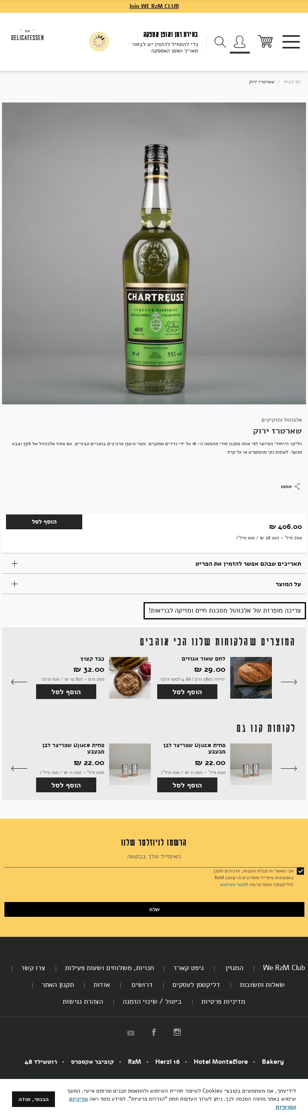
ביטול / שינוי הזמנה (152, 1001)
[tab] (154, 563)
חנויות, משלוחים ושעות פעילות (109, 967)
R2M (134, 1061)
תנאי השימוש (233, 884)
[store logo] (27, 34)
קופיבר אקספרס (92, 1061)
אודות (101, 984)
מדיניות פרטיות (223, 1001)
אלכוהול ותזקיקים (281, 420)
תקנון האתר (57, 984)
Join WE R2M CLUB (154, 6)
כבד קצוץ (92, 658)
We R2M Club (284, 967)
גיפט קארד (188, 967)
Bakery (273, 1061)
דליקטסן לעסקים (196, 984)
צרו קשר (33, 967)
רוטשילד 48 (40, 1061)
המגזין (233, 967)
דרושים (141, 984)
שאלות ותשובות (262, 984)
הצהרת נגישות (83, 1001)
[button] (289, 682)
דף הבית (291, 81)
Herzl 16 (167, 1061)
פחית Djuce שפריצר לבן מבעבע (194, 748)
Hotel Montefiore (221, 1061)
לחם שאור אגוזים (203, 658)
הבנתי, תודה (33, 1099)
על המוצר (288, 584)
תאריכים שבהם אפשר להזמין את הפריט (248, 563)
